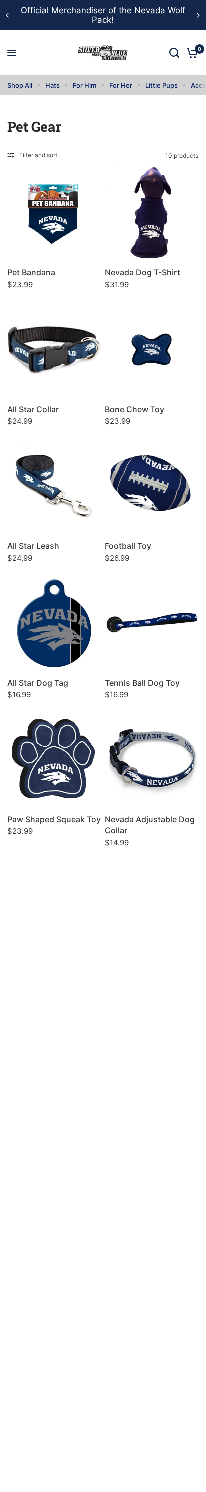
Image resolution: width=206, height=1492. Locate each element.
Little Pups (162, 85)
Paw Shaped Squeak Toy (54, 819)
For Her (121, 85)
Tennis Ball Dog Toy (142, 683)
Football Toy (128, 546)
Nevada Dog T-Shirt (142, 272)
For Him (84, 85)
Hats (53, 85)
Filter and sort (39, 155)
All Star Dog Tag (38, 683)
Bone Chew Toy (134, 409)
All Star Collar (33, 409)
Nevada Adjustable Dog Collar (150, 824)
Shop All (20, 85)
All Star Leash (34, 546)
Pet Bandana (32, 272)
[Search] (174, 52)
